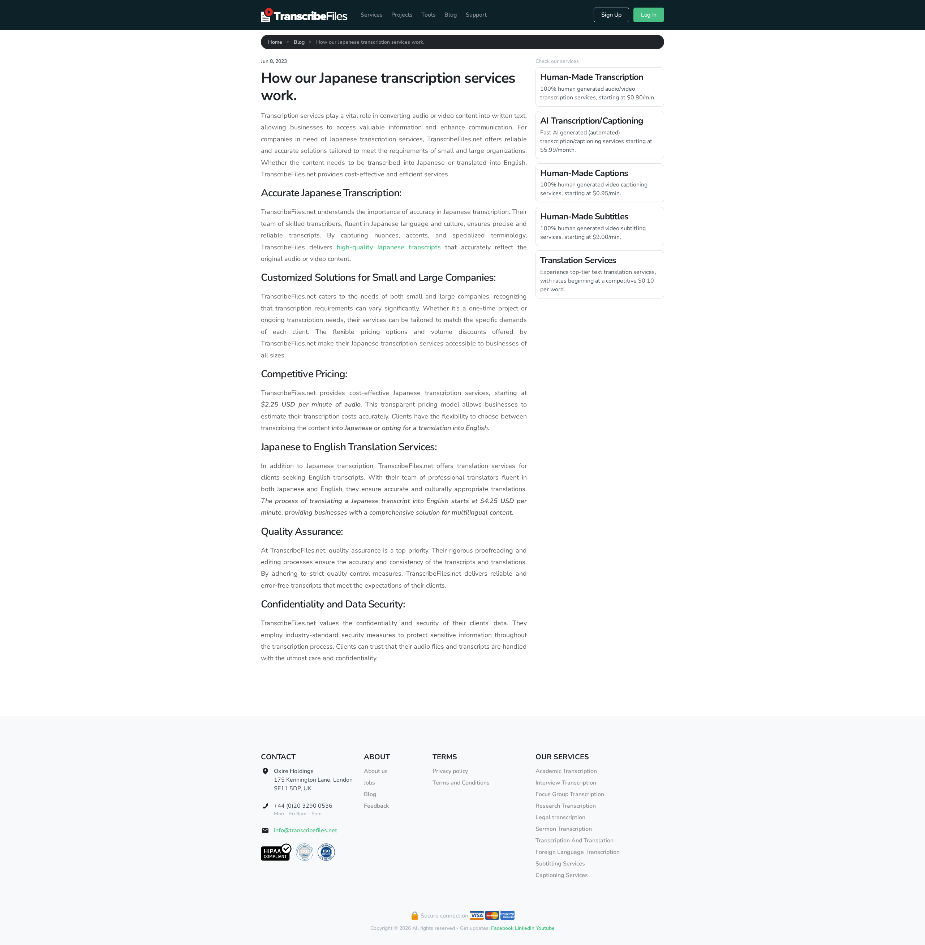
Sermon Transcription (563, 829)
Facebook (502, 928)
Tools (428, 15)
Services (372, 15)
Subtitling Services (560, 864)
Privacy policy (450, 771)
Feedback (376, 806)
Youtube (545, 928)
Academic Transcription (566, 771)
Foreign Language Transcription (577, 852)
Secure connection (443, 916)
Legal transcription (560, 817)
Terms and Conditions (461, 783)
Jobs (369, 783)
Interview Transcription (565, 783)
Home (275, 42)
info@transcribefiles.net (305, 830)
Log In (649, 15)
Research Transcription (565, 806)
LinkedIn (524, 928)
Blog (450, 15)
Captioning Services (561, 875)
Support (476, 15)
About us (376, 771)
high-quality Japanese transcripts (389, 247)
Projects (402, 15)
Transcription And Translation (574, 841)
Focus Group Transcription (569, 794)
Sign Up (611, 15)
